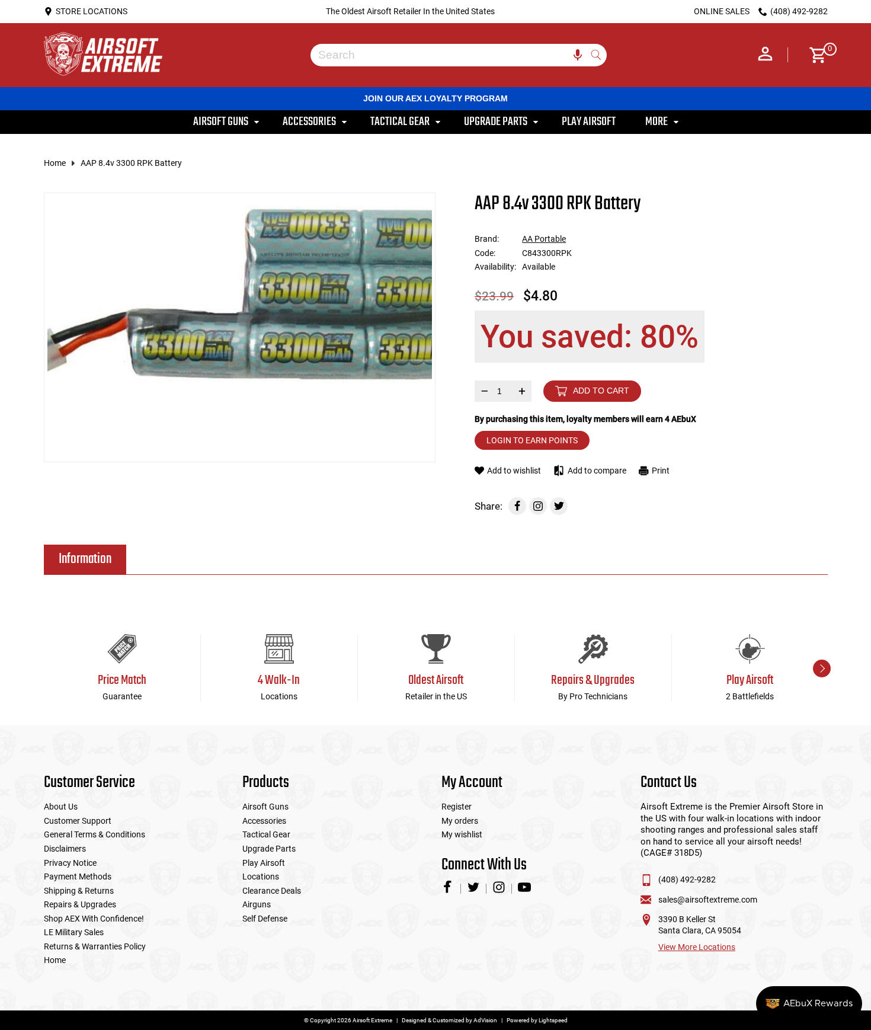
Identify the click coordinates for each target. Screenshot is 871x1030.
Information (85, 559)
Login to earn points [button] (532, 440)
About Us (61, 806)
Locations (260, 876)
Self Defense (264, 918)
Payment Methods (77, 876)
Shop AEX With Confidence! (94, 918)
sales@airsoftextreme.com (707, 899)
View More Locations (696, 947)
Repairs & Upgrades (80, 904)
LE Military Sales (74, 932)
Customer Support (77, 821)
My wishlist (461, 834)
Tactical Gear (266, 834)
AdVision (485, 1020)
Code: (485, 253)
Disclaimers (65, 848)
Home (55, 163)
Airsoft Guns (265, 806)
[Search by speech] (578, 55)
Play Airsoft (263, 863)
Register (456, 806)
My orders (459, 821)
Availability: (495, 266)
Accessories (264, 821)
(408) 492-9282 (687, 879)
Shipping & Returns (79, 890)
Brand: (487, 239)
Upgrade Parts (269, 848)
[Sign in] (765, 55)
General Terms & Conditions (94, 834)
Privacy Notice (70, 863)
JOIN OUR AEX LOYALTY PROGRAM (435, 98)
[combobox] (449, 55)
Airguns (256, 904)
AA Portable (544, 239)
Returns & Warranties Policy (95, 946)
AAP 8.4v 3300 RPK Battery (131, 163)
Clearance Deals (271, 890)
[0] (814, 55)
